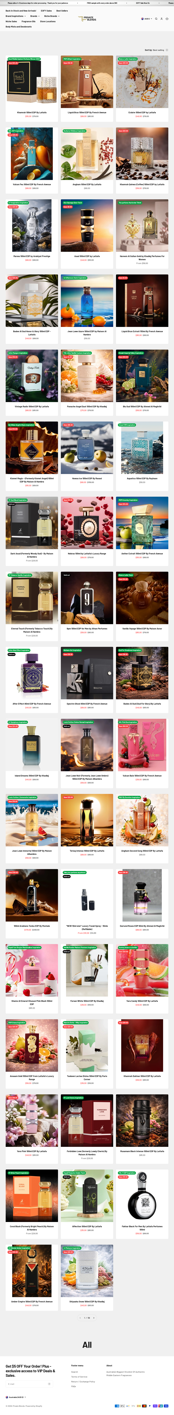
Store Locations (48, 21)
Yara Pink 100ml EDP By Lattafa (32, 1151)
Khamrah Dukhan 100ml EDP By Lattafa (142, 1076)
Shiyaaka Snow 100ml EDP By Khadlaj (87, 1301)
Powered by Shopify (34, 1406)
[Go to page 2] (94, 1318)
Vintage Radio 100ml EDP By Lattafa (32, 406)
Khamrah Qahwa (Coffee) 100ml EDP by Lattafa (142, 184)
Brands (33, 16)
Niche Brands (50, 16)
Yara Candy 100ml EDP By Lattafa (142, 1001)
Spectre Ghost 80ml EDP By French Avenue (87, 703)
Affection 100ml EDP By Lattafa (87, 1226)
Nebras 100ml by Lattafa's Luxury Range (87, 553)
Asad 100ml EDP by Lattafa (87, 256)
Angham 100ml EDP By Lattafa (87, 184)
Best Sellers (62, 10)
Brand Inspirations (14, 16)
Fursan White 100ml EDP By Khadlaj (87, 1001)
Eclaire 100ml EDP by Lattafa (142, 112)
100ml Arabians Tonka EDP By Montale (32, 926)
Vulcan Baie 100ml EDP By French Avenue (142, 775)
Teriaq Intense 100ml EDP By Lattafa (87, 850)
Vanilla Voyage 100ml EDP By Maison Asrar (142, 628)
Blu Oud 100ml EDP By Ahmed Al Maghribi (142, 406)
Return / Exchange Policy (83, 1381)
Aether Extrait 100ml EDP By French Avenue (142, 553)
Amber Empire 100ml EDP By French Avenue (32, 1301)
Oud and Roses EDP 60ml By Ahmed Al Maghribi (142, 926)
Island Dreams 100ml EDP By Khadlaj (32, 775)
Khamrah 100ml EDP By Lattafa (32, 112)
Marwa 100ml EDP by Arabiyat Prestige (31, 256)
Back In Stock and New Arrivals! (21, 10)
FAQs (73, 1386)
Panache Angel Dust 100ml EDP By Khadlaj (87, 406)
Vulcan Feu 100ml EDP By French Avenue (32, 184)
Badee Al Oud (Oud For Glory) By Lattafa (142, 703)
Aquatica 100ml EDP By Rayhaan (142, 478)
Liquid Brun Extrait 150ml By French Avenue (142, 331)
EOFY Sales (46, 10)
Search (74, 1371)
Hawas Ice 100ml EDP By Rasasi (87, 478)
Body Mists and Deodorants (19, 26)
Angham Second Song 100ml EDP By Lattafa (142, 850)
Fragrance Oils (28, 21)
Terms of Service (79, 1376)
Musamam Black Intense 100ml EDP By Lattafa (142, 1151)
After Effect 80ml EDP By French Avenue (32, 703)
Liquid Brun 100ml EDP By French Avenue (87, 112)
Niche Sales (11, 21)
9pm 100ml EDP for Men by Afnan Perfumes (87, 628)
